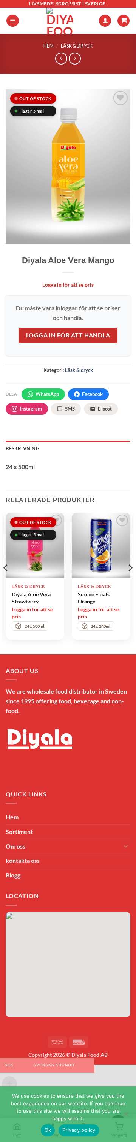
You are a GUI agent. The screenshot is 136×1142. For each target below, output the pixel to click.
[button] (12, 21)
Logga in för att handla (68, 335)
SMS (70, 409)
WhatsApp (47, 394)
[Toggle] (125, 845)
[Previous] (6, 583)
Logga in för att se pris (68, 284)
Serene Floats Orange (94, 598)
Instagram (31, 409)
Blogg (13, 875)
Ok (48, 1130)
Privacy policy (79, 1130)
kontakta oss (23, 860)
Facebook (92, 394)
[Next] (129, 583)
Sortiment (19, 831)
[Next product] (61, 58)
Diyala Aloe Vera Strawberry (31, 598)
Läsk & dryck (77, 46)
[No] (125, 1116)
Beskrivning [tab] (22, 448)
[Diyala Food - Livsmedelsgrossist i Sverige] (59, 21)
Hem (48, 46)
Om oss (15, 846)
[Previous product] (74, 58)
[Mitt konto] (105, 21)
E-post (105, 409)
